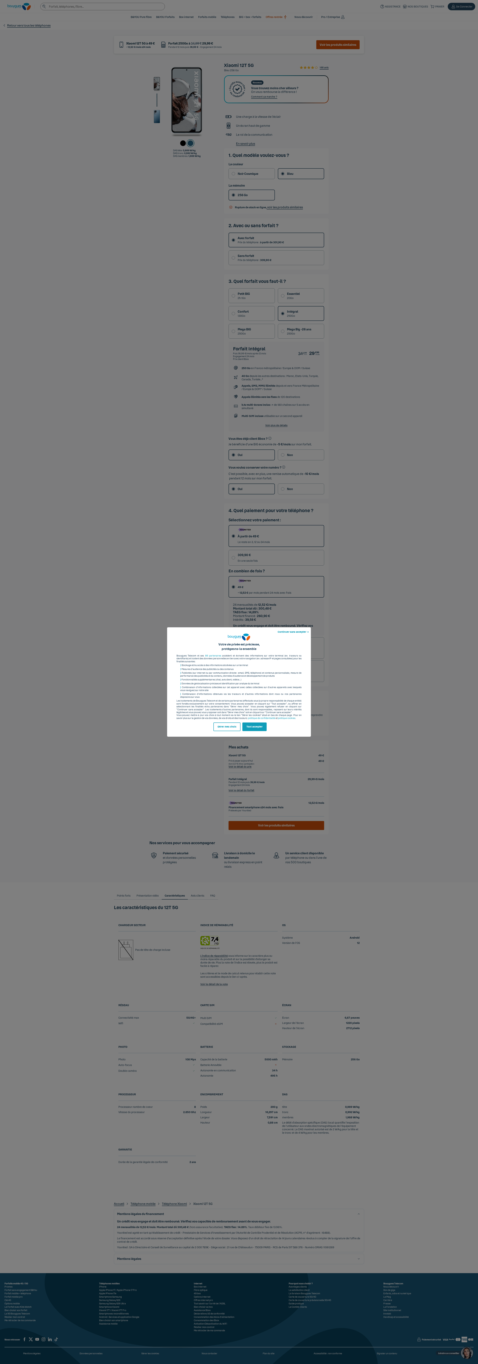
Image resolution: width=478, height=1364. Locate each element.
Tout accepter (254, 726)
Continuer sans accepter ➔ (293, 631)
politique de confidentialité (261, 718)
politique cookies (286, 718)
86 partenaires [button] (213, 655)
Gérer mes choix (227, 726)
